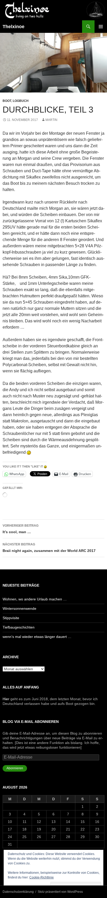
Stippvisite (11, 618)
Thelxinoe (13, 26)
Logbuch (21, 101)
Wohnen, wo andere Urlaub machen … (35, 599)
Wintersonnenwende (19, 608)
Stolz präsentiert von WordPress (60, 892)
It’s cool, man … (20, 529)
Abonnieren (14, 768)
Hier (6, 699)
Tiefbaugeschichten (19, 627)
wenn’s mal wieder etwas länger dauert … (37, 637)
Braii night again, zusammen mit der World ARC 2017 (49, 548)
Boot (7, 101)
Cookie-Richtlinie (41, 877)
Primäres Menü (101, 26)
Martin (51, 120)
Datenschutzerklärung (18, 892)
